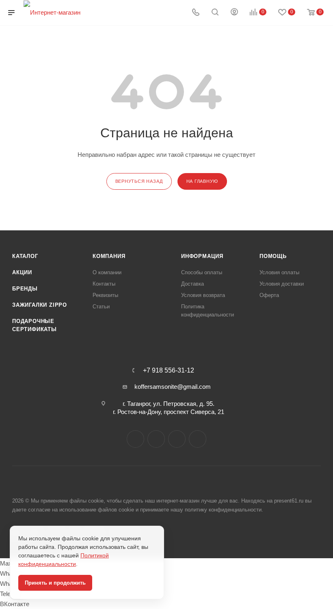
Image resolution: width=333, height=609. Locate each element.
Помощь (273, 256)
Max (156, 439)
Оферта (269, 295)
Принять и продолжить (55, 583)
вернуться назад (139, 181)
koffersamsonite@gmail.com (172, 386)
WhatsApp (197, 439)
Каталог (25, 256)
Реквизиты (105, 295)
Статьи (101, 306)
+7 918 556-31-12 (168, 370)
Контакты (104, 284)
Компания (109, 256)
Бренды (25, 289)
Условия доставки (281, 284)
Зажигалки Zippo (39, 305)
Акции (22, 272)
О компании (107, 272)
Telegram (177, 439)
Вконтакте (135, 439)
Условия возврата (203, 295)
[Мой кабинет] (234, 12)
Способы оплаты (201, 272)
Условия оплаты (279, 272)
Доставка (192, 284)
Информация (202, 256)
